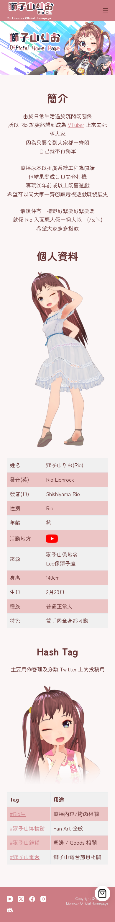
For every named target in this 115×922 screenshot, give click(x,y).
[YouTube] (10, 899)
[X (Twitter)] (21, 899)
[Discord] (10, 910)
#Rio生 (18, 814)
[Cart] (102, 893)
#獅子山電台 (25, 857)
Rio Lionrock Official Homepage (29, 18)
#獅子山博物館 (27, 828)
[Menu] (105, 10)
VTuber (76, 124)
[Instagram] (43, 899)
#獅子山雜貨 (25, 842)
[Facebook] (32, 899)
